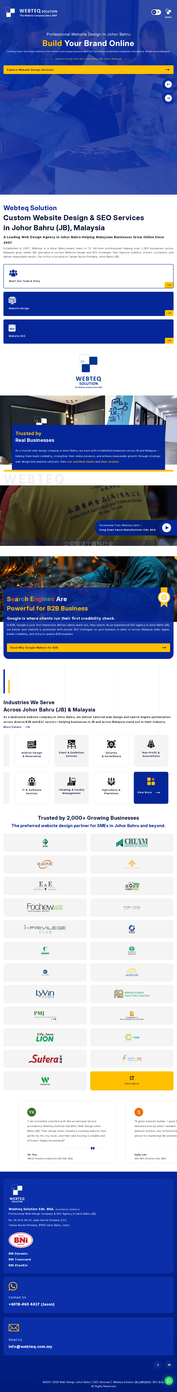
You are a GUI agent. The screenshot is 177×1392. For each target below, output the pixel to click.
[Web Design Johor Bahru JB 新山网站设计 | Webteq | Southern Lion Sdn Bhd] (45, 1037)
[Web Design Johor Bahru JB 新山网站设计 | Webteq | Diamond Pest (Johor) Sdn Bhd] (132, 864)
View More (132, 1084)
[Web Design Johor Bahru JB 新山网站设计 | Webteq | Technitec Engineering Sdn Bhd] (132, 1059)
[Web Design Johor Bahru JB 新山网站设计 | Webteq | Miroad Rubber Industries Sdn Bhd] (131, 994)
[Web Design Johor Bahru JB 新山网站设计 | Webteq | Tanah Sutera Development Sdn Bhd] (45, 1059)
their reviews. (110, 462)
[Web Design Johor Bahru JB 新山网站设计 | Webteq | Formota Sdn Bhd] (132, 907)
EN (154, 12)
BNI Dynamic (18, 1253)
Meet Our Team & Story (24, 281)
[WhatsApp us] (169, 1380)
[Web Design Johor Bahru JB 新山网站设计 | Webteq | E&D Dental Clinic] (45, 886)
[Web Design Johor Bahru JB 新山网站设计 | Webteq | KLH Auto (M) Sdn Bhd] (45, 972)
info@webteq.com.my (30, 1347)
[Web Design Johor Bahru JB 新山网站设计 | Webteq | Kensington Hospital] (45, 951)
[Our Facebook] (158, 1365)
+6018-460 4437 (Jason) (32, 1304)
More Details (12, 727)
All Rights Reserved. (103, 1386)
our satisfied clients (81, 462)
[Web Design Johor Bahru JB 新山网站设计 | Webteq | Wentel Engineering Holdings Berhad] (45, 1081)
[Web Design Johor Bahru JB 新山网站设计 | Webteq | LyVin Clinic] (45, 994)
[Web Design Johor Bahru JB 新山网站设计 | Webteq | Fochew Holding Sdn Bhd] (45, 907)
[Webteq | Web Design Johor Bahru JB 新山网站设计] (31, 12)
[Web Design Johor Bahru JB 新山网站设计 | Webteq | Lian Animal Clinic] (132, 972)
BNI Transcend (20, 1259)
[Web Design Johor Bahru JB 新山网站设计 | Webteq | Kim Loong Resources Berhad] (132, 951)
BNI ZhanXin (18, 1265)
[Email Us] (30, 1328)
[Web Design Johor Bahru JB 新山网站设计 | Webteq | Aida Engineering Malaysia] (45, 843)
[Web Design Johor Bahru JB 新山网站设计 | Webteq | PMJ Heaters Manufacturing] (45, 1015)
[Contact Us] (32, 1286)
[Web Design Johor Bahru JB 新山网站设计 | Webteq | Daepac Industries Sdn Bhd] (45, 864)
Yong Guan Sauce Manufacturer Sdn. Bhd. (127, 530)
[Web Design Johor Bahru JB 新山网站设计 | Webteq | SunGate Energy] (132, 1037)
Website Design (19, 308)
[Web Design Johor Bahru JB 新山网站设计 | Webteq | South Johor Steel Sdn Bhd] (132, 1015)
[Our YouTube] (169, 1365)
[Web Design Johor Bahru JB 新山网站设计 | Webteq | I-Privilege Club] (45, 929)
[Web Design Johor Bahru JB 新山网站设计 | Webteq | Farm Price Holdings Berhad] (132, 886)
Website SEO (17, 336)
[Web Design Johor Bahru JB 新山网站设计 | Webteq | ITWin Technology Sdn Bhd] (131, 929)
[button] (169, 98)
